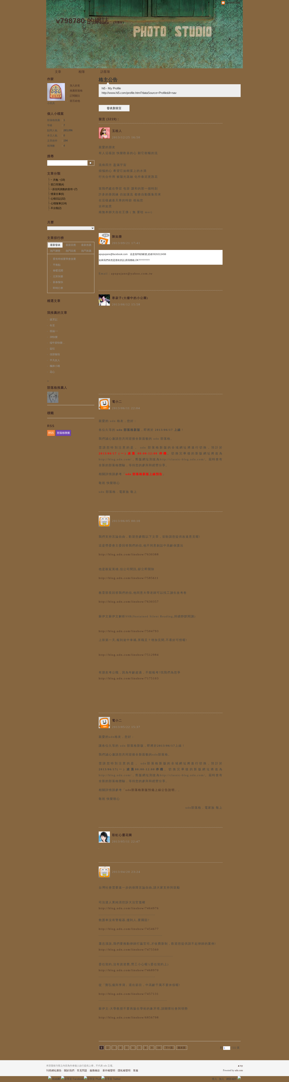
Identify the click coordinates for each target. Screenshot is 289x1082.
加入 (221, 1078)
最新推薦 (86, 244)
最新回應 (71, 244)
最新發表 (55, 244)
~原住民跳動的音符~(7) (64, 189)
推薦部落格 (76, 90)
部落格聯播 (63, 432)
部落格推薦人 (57, 387)
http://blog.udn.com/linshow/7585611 (129, 578)
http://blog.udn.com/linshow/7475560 (129, 949)
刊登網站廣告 (54, 1070)
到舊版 (118, 22)
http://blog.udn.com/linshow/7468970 (129, 970)
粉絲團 (56, 1078)
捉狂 (52, 348)
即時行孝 (58, 288)
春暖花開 (58, 270)
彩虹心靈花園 (122, 835)
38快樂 (54, 337)
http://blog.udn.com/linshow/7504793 (129, 631)
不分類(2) (56, 208)
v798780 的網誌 (82, 21)
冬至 (52, 325)
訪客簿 (105, 71)
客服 (135, 1070)
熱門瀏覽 (55, 250)
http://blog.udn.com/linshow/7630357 (129, 601)
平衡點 (57, 264)
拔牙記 (53, 319)
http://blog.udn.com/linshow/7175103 (129, 678)
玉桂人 (117, 130)
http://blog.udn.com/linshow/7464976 (129, 908)
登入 (214, 1078)
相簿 (81, 71)
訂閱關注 (75, 95)
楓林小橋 (55, 365)
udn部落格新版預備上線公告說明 (150, 790)
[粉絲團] (49, 1077)
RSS (51, 432)
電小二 (117, 401)
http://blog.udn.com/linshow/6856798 (129, 1017)
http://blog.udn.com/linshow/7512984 (129, 654)
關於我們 (69, 1070)
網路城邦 (231, 1078)
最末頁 (181, 1047)
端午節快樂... (57, 342)
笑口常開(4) (57, 184)
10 (158, 1047)
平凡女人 (55, 360)
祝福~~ (54, 331)
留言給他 (75, 100)
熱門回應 (71, 250)
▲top (240, 1065)
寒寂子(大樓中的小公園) (130, 298)
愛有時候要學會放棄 (64, 258)
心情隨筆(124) (59, 203)
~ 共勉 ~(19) (58, 179)
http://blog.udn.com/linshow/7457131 (129, 993)
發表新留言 (114, 108)
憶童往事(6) (57, 193)
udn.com (239, 1070)
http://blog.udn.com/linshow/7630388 (129, 554)
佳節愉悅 (55, 354)
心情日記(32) (58, 198)
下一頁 (169, 1047)
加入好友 (75, 85)
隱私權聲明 (124, 1070)
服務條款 (95, 1070)
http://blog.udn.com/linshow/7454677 (129, 928)
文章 (58, 71)
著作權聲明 (108, 1070)
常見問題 (82, 1070)
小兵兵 (51, 103)
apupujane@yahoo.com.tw (132, 273)
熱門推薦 (86, 250)
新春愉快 (58, 282)
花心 (52, 371)
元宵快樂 (58, 276)
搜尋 (90, 163)
